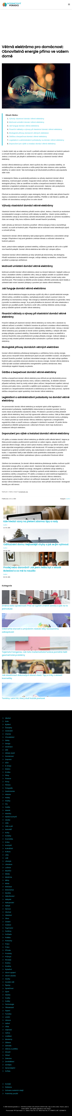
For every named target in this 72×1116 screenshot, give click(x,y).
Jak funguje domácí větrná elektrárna (24, 126)
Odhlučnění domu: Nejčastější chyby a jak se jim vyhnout (36, 544)
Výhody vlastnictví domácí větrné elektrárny (26, 119)
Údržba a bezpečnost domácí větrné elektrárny (28, 136)
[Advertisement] (36, 23)
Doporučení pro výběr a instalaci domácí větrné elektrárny (32, 144)
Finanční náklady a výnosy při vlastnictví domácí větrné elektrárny (35, 129)
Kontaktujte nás (23, 492)
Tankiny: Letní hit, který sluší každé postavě (23, 698)
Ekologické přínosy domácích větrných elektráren (29, 133)
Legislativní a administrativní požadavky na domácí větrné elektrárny (36, 140)
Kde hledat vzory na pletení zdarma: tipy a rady (30, 521)
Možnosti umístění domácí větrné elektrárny (26, 122)
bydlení (68, 498)
